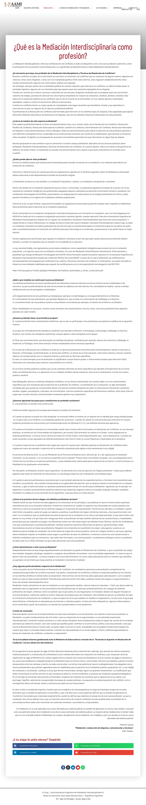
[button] (49, 8)
